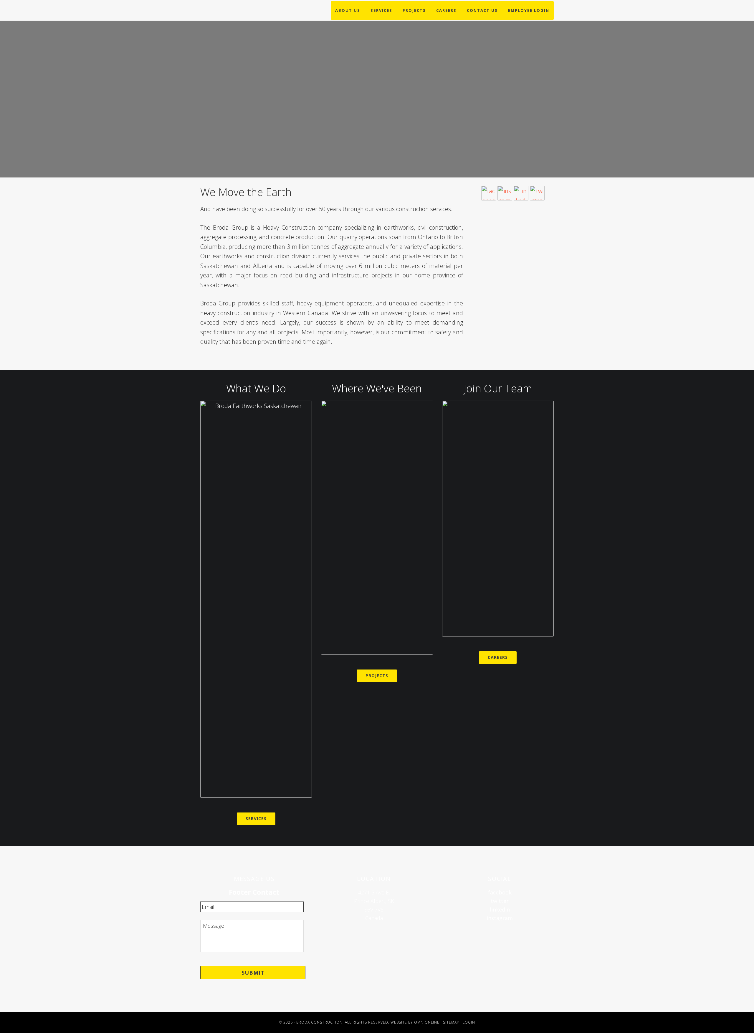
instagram (500, 918)
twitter (500, 900)
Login (469, 1022)
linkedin (500, 909)
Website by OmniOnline (415, 1022)
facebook (500, 892)
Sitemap (451, 1022)
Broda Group (237, 54)
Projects (377, 675)
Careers (498, 657)
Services (256, 818)
